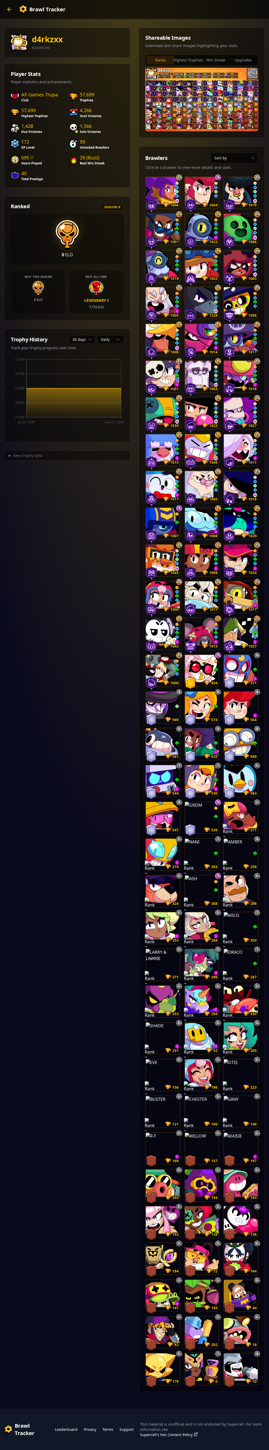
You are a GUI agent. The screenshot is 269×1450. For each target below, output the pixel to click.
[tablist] (201, 60)
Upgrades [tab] (243, 60)
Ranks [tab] (160, 60)
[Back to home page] (9, 9)
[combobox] (82, 339)
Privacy (90, 1429)
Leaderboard (66, 1429)
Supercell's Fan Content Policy (166, 1434)
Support (127, 1429)
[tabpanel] (201, 99)
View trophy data (27, 455)
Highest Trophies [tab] (188, 60)
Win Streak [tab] (215, 60)
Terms (107, 1429)
